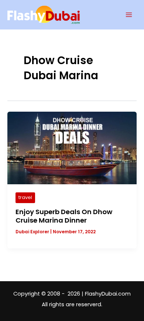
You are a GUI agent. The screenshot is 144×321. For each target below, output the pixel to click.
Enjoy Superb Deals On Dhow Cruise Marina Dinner (64, 216)
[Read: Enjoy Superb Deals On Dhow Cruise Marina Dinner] (72, 147)
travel (25, 197)
